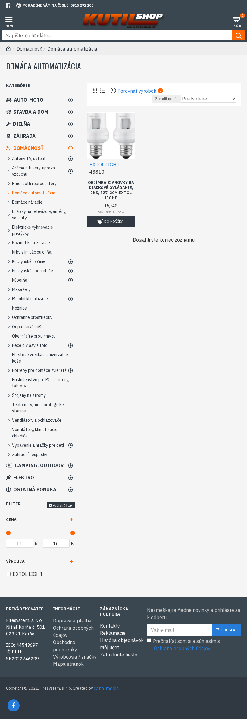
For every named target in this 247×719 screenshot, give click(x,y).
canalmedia (106, 688)
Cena (11, 519)
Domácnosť (29, 49)
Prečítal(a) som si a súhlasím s (186, 644)
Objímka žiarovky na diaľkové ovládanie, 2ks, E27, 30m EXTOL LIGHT (111, 190)
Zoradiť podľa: (166, 98)
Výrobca (15, 561)
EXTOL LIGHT (104, 165)
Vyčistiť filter (63, 505)
